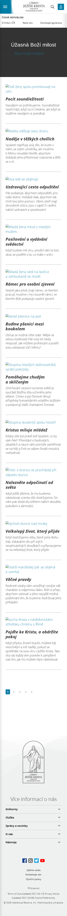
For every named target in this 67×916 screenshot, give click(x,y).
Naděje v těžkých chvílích (30, 138)
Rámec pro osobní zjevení (30, 284)
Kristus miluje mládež (26, 430)
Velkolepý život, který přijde (33, 531)
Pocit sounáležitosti (25, 99)
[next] (37, 692)
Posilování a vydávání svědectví (26, 241)
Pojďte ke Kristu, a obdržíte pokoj (32, 634)
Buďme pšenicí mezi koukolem (25, 326)
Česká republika (13, 17)
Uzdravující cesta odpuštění (32, 187)
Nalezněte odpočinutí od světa (29, 485)
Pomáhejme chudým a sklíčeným (25, 379)
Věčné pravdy (18, 579)
